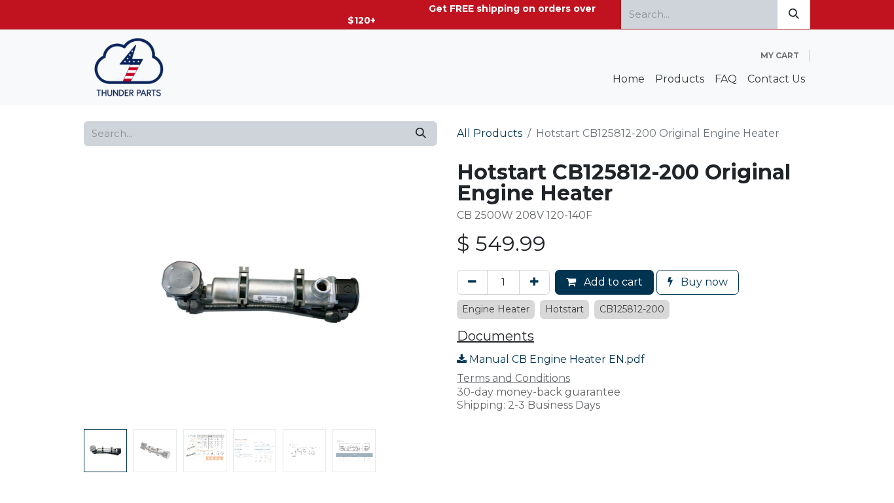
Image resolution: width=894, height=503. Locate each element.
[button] (110, 293)
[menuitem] (628, 79)
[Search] (794, 14)
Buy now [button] (703, 282)
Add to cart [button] (612, 282)
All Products (489, 133)
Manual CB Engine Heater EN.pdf (556, 359)
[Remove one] (472, 282)
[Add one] (534, 282)
